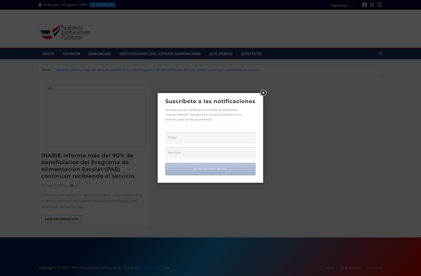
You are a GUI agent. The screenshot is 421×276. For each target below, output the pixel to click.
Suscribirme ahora (210, 169)
